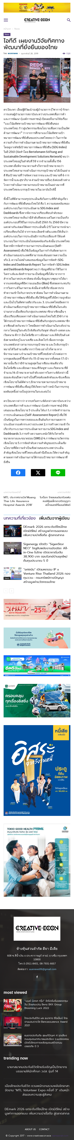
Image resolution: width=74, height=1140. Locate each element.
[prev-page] (6, 591)
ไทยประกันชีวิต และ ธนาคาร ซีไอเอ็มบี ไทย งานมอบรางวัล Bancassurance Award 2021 (46, 1021)
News (17, 28)
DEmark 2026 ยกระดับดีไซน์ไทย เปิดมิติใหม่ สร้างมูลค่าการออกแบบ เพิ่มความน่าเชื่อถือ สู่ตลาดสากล (45, 531)
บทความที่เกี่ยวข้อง (20, 518)
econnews (13, 53)
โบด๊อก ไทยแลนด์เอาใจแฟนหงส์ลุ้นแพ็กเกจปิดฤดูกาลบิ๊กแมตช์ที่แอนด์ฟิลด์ (55, 501)
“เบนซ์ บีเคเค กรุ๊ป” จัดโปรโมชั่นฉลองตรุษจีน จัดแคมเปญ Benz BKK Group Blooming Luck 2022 (46, 1004)
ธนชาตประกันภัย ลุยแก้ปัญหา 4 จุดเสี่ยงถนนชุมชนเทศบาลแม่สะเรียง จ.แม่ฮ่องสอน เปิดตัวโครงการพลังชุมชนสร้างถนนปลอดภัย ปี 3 (46, 1041)
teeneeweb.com (60, 1135)
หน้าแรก (7, 28)
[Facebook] (37, 977)
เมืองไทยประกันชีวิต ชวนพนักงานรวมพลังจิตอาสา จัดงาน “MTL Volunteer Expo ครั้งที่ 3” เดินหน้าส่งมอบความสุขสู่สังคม (37, 1090)
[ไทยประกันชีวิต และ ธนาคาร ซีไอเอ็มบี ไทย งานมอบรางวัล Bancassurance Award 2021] (13, 1022)
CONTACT (44, 1129)
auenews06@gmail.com (42, 969)
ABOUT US (30, 1129)
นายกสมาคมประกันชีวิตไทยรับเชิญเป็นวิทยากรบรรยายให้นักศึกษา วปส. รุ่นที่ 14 (37, 1069)
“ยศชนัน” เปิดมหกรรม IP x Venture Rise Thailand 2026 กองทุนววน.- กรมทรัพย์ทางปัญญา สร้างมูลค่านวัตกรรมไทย (46, 575)
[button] (5, 20)
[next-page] (11, 591)
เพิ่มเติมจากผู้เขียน (54, 518)
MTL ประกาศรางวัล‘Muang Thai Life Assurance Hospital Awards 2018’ (20, 501)
